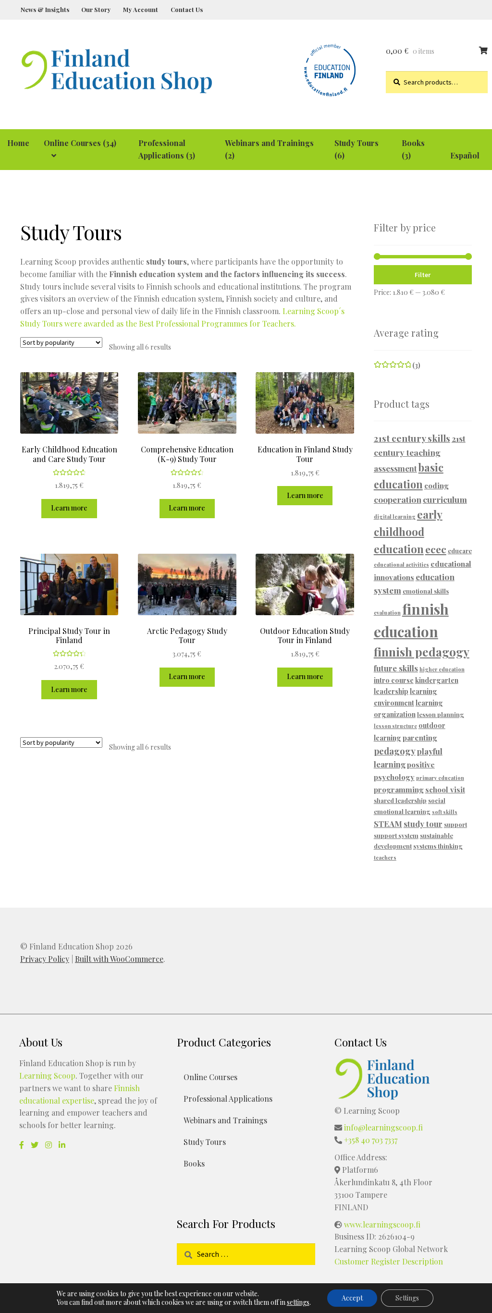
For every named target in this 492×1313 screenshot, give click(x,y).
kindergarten (436, 680)
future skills (396, 668)
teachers (385, 857)
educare (460, 551)
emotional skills (426, 591)
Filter (422, 274)
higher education (442, 669)
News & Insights (45, 9)
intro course (394, 680)
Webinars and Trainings (225, 1120)
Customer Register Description (388, 1261)
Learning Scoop (47, 1075)
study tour (423, 823)
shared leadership (400, 800)
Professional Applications (228, 1099)
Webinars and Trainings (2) (269, 149)
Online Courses (210, 1077)
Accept (352, 1297)
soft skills (444, 811)
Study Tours (205, 1142)
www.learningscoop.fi (382, 1224)
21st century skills (412, 438)
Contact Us (187, 9)
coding (436, 485)
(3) (397, 365)
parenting (420, 737)
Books (194, 1163)
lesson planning (440, 714)
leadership (391, 691)
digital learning (395, 516)
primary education (440, 777)
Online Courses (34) (80, 143)
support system (396, 835)
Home (18, 143)
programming (399, 789)
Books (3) (413, 149)
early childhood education (408, 531)
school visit (445, 789)
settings (298, 1302)
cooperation (397, 499)
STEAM (388, 823)
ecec (435, 549)
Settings (407, 1297)
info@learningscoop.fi (383, 1127)
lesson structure (395, 725)
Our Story (96, 9)
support (455, 824)
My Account (140, 9)
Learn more (69, 507)
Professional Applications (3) (166, 149)
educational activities (401, 564)
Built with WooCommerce (119, 959)
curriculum (445, 499)
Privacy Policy (44, 959)
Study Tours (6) (356, 149)
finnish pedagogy (421, 651)
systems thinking (438, 846)
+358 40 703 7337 (370, 1140)
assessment (395, 468)
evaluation (387, 612)
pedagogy (395, 751)
